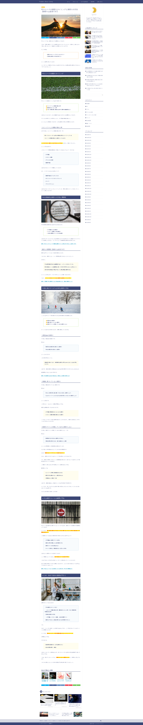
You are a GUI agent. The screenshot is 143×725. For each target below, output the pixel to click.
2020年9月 (88, 163)
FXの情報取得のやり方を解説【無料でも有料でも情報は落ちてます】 (94, 72)
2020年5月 (88, 174)
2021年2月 (88, 148)
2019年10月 (88, 194)
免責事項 (50, 723)
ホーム (68, 1)
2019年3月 (88, 205)
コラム (87, 109)
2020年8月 (88, 165)
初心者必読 (88, 120)
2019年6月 (88, 199)
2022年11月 (88, 137)
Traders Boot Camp (46, 1)
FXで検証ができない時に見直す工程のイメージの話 (94, 89)
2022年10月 (88, 140)
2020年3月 (88, 180)
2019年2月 (88, 208)
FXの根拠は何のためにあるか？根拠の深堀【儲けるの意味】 (94, 76)
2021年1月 (88, 151)
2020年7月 (88, 168)
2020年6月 (88, 171)
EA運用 (87, 103)
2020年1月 (88, 185)
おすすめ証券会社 (84, 1)
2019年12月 (88, 188)
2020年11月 (88, 157)
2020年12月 (88, 154)
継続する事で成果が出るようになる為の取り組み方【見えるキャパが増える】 (94, 85)
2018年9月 (88, 219)
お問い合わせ (100, 1)
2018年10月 (88, 216)
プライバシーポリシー (44, 723)
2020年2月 (88, 182)
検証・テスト (89, 123)
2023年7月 (88, 134)
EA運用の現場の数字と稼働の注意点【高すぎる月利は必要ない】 (94, 80)
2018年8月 (88, 222)
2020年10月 (88, 160)
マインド (88, 117)
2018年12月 (88, 214)
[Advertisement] (94, 235)
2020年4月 (88, 177)
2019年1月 (88, 211)
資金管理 (92, 1)
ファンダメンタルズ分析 (91, 114)
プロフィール (75, 1)
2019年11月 (88, 191)
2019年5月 (88, 202)
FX (87, 106)
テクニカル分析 (89, 112)
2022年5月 (88, 143)
